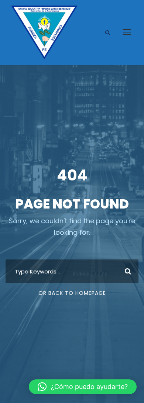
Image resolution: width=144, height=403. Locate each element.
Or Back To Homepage (72, 293)
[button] (83, 386)
